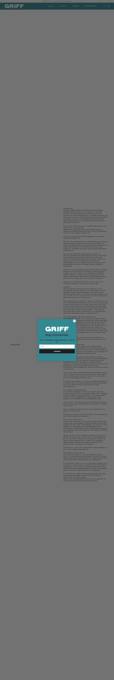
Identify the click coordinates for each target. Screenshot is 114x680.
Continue (57, 351)
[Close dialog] (74, 321)
